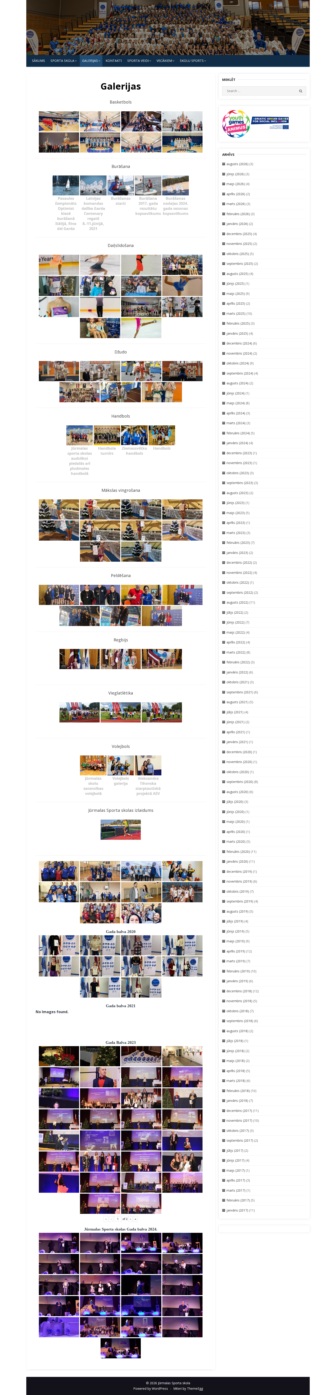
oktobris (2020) (238, 772)
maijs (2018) (236, 1061)
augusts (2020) (237, 792)
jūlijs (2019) (235, 921)
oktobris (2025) (238, 254)
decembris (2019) (239, 871)
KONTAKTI (114, 60)
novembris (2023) (239, 463)
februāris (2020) (238, 851)
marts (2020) (236, 841)
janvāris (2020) (237, 861)
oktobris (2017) (238, 1130)
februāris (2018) (238, 1091)
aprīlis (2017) (236, 1180)
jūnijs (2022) (236, 622)
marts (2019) (236, 961)
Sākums (38, 60)
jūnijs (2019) (236, 931)
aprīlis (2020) (236, 831)
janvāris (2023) (237, 552)
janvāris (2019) (237, 981)
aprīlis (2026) (236, 194)
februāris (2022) (238, 662)
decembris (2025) (239, 234)
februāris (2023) (238, 542)
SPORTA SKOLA (62, 60)
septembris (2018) (240, 1021)
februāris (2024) (238, 433)
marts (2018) (236, 1080)
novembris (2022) (239, 572)
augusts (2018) (237, 1031)
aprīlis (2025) (236, 303)
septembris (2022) (240, 592)
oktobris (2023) (238, 473)
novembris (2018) (239, 1001)
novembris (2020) (239, 762)
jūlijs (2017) (235, 1150)
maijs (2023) (236, 513)
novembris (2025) (239, 243)
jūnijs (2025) (236, 283)
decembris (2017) (239, 1110)
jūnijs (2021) (236, 722)
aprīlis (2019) (236, 951)
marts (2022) (236, 652)
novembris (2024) (239, 353)
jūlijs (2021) (235, 712)
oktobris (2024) (238, 363)
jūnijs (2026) (236, 174)
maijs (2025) (236, 293)
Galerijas (90, 60)
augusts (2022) (237, 602)
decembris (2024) (239, 343)
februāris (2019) (238, 971)
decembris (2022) (239, 562)
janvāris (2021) (237, 742)
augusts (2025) (237, 273)
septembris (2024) (240, 373)
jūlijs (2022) (235, 612)
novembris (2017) (239, 1120)
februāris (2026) (238, 214)
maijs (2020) (236, 821)
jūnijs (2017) (236, 1160)
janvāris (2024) (237, 443)
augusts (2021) (237, 702)
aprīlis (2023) (236, 522)
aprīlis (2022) (236, 642)
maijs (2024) (236, 403)
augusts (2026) (237, 164)
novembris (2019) (239, 881)
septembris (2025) (240, 263)
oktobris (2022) (238, 582)
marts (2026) (236, 204)
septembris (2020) (240, 782)
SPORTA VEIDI (138, 60)
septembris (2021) (240, 692)
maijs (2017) (236, 1170)
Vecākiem (164, 60)
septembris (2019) (240, 901)
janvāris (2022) (237, 672)
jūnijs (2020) (236, 812)
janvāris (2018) (237, 1100)
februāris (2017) (238, 1200)
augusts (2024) (237, 383)
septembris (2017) (240, 1140)
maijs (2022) (236, 632)
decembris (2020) (239, 752)
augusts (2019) (237, 911)
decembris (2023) (239, 453)
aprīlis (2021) (236, 732)
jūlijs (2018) (235, 1041)
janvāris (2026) (237, 224)
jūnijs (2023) (236, 503)
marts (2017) (236, 1190)
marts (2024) (236, 423)
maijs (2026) (236, 184)
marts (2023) (236, 533)
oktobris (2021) (238, 682)
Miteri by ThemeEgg (188, 1388)
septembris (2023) (240, 483)
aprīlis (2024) (236, 413)
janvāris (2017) (237, 1210)
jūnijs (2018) (236, 1051)
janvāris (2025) (237, 333)
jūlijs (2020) (235, 801)
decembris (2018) (239, 991)
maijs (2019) (236, 941)
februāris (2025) (238, 323)
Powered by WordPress (150, 1388)
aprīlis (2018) (236, 1071)
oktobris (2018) (238, 1011)
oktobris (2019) (238, 891)
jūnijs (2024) (236, 393)
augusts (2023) (237, 493)
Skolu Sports (192, 60)
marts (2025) (236, 313)
